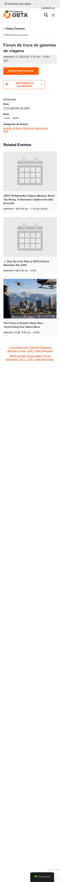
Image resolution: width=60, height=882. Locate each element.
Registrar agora (21, 71)
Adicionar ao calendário (25, 85)
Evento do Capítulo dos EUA (25, 129)
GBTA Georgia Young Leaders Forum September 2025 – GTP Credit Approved (30, 357)
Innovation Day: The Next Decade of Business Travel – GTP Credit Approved (30, 349)
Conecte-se (48, 7)
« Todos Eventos (14, 28)
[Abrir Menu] (53, 15)
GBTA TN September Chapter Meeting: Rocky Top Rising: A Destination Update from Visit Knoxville (29, 199)
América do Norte (12, 128)
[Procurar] (46, 15)
